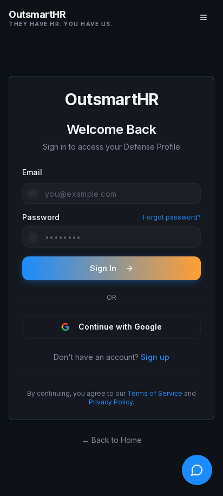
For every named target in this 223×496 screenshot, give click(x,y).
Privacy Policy (111, 402)
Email (32, 172)
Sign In (103, 268)
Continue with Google (120, 326)
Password (41, 217)
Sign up (155, 357)
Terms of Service (154, 393)
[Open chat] (197, 470)
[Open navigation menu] (203, 17)
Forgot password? (172, 217)
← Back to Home (112, 440)
